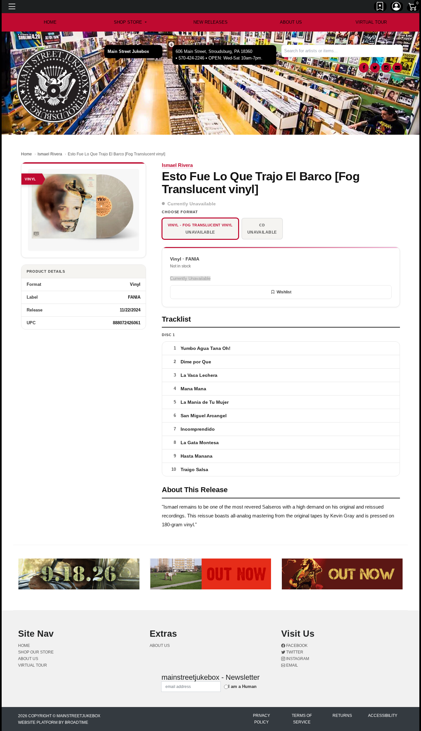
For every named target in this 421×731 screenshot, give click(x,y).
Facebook (296, 645)
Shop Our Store (36, 652)
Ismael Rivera (49, 154)
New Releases (210, 22)
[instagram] (386, 67)
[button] (130, 22)
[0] (413, 8)
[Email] (397, 67)
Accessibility (382, 715)
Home (26, 154)
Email (291, 665)
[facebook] (363, 67)
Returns (342, 715)
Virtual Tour (371, 22)
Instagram (297, 658)
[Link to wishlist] (380, 7)
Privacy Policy (261, 718)
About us (291, 22)
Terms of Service (302, 718)
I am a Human (242, 686)
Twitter (294, 652)
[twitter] (375, 67)
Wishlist (284, 292)
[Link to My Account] (396, 7)
